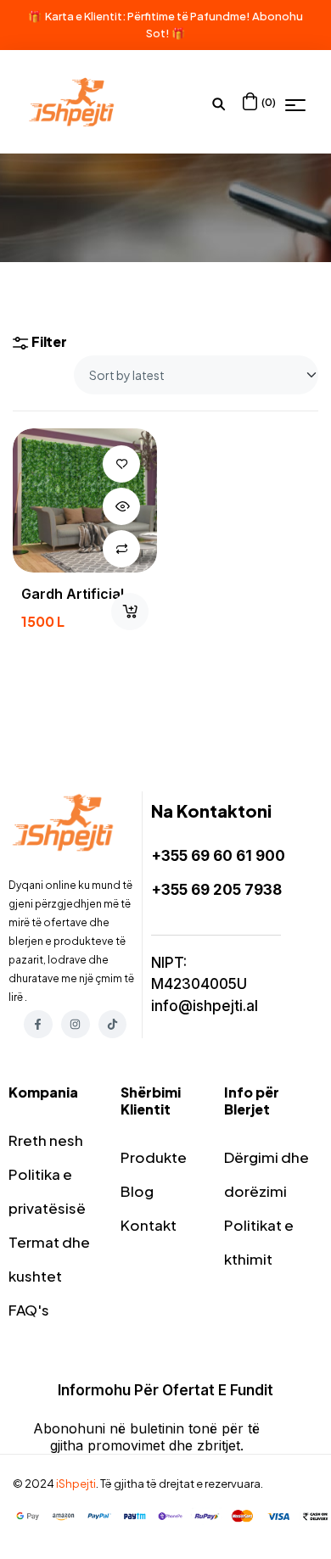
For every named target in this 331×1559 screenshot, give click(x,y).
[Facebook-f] (38, 1024)
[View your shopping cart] (250, 101)
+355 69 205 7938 (216, 889)
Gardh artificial (72, 593)
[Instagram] (75, 1024)
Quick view (121, 506)
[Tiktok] (112, 1024)
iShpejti (76, 1483)
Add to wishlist (121, 464)
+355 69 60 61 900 (218, 855)
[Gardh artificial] (85, 500)
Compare (121, 548)
